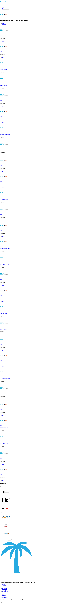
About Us (3, 596)
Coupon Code (4, 24)
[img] (4, 2)
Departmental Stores (4, 589)
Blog (2, 8)
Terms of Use (3, 584)
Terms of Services (4, 597)
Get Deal (3, 41)
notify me (9, 540)
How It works (4, 595)
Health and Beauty (4, 588)
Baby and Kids (4, 590)
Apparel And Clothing (5, 591)
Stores (3, 7)
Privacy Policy (4, 585)
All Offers (3, 23)
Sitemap (3, 594)
